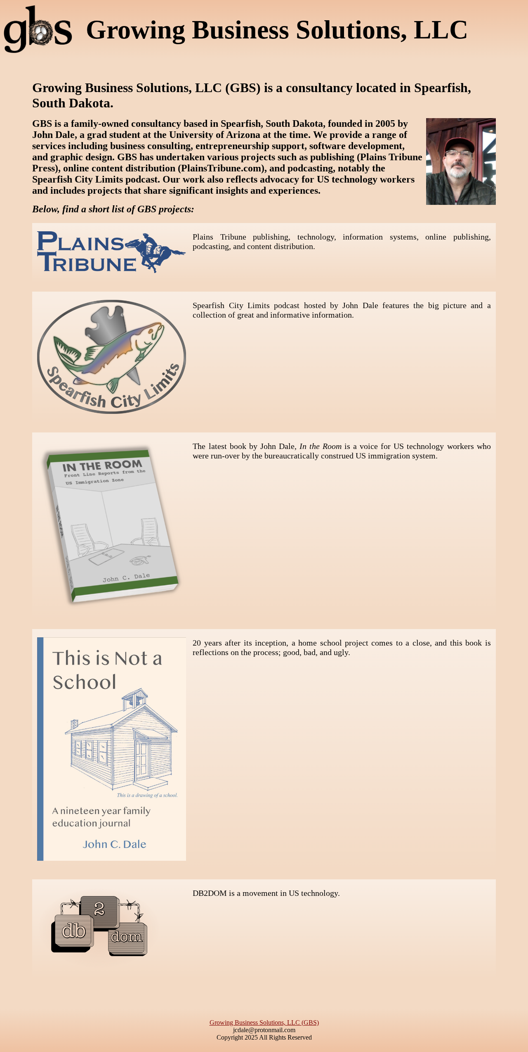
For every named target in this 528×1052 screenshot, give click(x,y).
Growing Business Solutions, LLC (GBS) (264, 1022)
